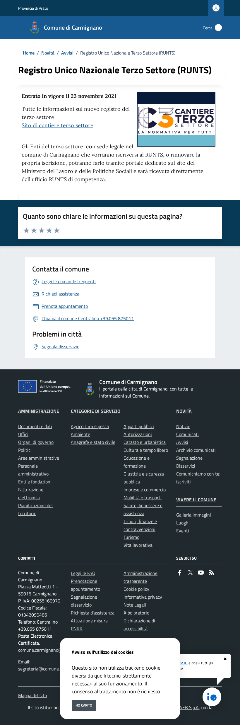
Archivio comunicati (196, 450)
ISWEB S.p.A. (187, 707)
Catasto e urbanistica (145, 442)
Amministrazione (38, 411)
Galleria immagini (193, 514)
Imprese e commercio (145, 489)
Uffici (23, 434)
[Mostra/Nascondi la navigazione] (7, 26)
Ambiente (80, 434)
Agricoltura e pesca (90, 426)
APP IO (182, 663)
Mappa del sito (32, 695)
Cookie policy (136, 588)
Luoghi (183, 522)
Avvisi (67, 52)
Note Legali (135, 604)
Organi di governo (36, 442)
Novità (47, 52)
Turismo (131, 537)
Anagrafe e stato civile (93, 442)
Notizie (183, 426)
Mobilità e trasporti (143, 497)
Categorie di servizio (95, 411)
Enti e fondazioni (35, 481)
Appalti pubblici (139, 426)
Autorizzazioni (138, 434)
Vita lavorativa (138, 545)
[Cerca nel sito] (218, 27)
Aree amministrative (38, 457)
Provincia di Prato (33, 8)
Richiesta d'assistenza (92, 612)
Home (29, 52)
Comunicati (187, 434)
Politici (25, 450)
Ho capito (84, 705)
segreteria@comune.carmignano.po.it (55, 668)
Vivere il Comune (196, 499)
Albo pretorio (136, 612)
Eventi (182, 530)
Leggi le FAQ (83, 573)
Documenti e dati (35, 426)
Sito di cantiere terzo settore (57, 125)
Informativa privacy (143, 596)
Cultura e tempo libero (146, 450)
